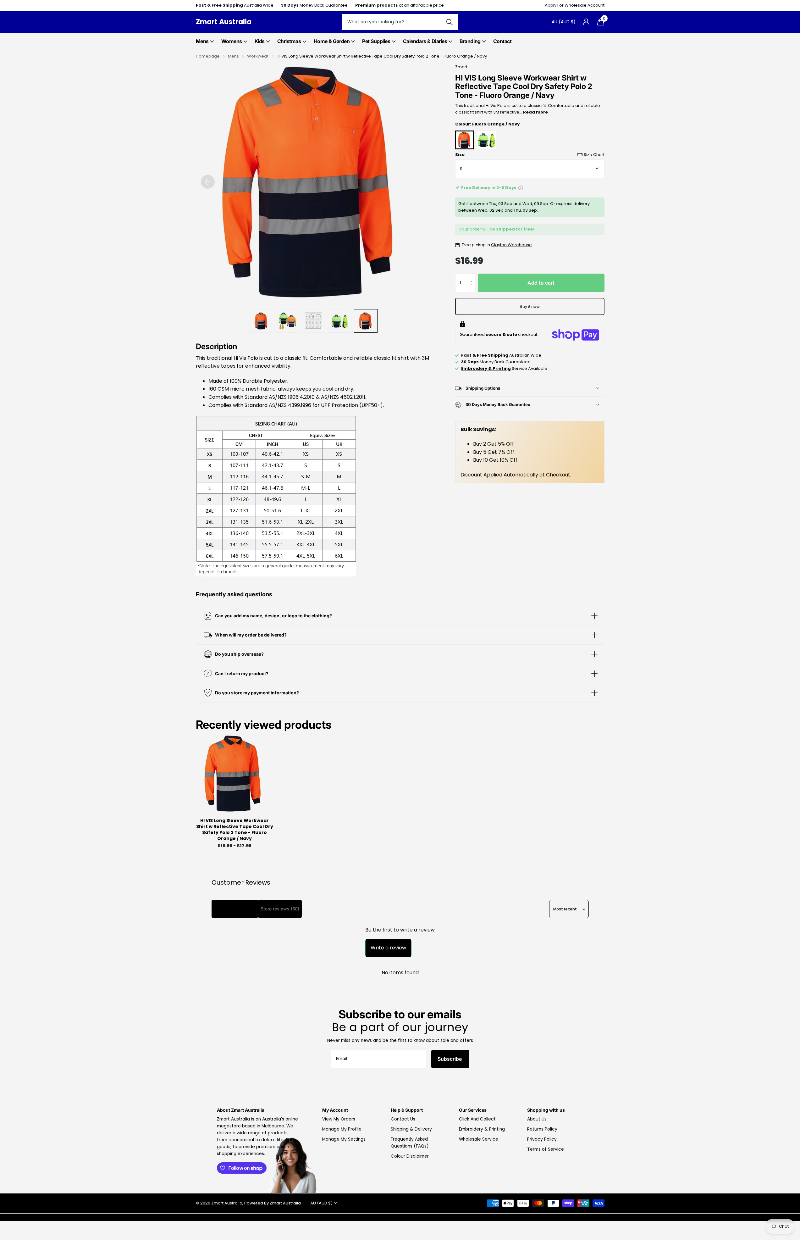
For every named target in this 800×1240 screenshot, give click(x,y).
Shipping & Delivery (411, 1129)
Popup (520, 188)
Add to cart (540, 283)
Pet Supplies (376, 41)
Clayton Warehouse (511, 245)
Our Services (473, 1110)
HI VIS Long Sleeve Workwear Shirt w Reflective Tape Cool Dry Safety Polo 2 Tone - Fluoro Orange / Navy (234, 830)
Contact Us (403, 1119)
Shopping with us (546, 1110)
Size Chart (594, 155)
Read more (535, 112)
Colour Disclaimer (410, 1156)
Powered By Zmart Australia (272, 1203)
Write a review (388, 947)
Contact (502, 41)
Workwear (257, 56)
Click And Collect (477, 1119)
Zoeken (449, 22)
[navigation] (208, 182)
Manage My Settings (344, 1139)
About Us (537, 1119)
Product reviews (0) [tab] (235, 908)
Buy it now (530, 306)
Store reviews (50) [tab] (280, 908)
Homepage (208, 56)
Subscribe (450, 1059)
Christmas (289, 41)
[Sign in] (586, 22)
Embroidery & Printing (482, 1129)
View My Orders (338, 1119)
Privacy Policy (542, 1139)
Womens (231, 41)
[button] (473, 276)
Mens (202, 41)
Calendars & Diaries (425, 41)
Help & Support (407, 1110)
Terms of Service (545, 1149)
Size (529, 155)
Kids (260, 41)
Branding (470, 41)
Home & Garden (332, 41)
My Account (335, 1110)
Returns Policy (542, 1129)
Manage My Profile (341, 1129)
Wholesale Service (478, 1139)
